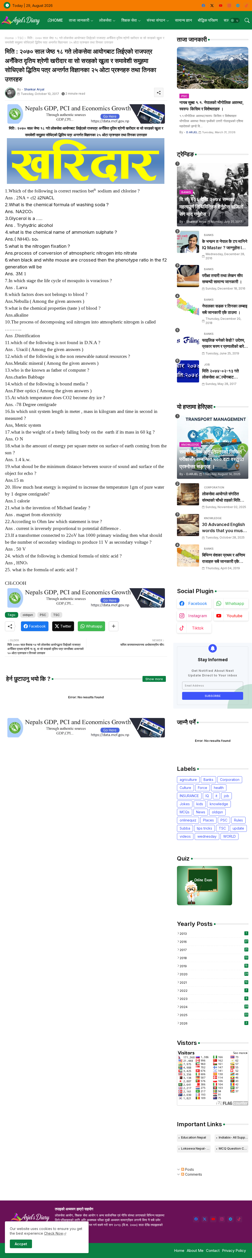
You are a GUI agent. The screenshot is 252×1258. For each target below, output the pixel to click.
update (238, 828)
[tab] (55, 20)
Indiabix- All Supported (233, 1137)
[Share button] (113, 626)
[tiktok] (246, 5)
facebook (197, 603)
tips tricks (204, 828)
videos (185, 836)
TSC (20, 38)
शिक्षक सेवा (129, 20)
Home (9, 38)
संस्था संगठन (156, 20)
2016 (214, 942)
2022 (213, 991)
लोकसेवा (105, 20)
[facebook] (203, 5)
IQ (207, 796)
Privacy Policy (234, 1250)
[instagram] (229, 5)
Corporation (229, 779)
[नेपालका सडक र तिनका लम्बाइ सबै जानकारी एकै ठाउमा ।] (188, 306)
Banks (208, 779)
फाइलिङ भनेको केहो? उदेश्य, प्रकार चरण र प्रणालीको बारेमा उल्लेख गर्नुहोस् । (224, 344)
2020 (214, 974)
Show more (154, 679)
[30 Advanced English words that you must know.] (188, 525)
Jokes (185, 804)
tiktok (198, 628)
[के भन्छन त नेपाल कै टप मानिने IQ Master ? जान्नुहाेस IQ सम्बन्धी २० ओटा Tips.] (188, 242)
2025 (214, 1015)
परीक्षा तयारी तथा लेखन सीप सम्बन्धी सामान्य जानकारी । (222, 278)
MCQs (184, 812)
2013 (213, 934)
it (216, 796)
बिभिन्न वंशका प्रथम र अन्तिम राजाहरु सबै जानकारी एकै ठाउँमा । (223, 559)
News (200, 812)
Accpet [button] (21, 1244)
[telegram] (238, 5)
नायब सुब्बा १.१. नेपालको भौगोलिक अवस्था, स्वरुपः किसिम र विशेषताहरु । (211, 105)
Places (208, 820)
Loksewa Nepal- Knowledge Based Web (196, 1148)
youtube (234, 615)
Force (202, 788)
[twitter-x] (212, 5)
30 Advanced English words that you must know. (223, 528)
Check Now (53, 1233)
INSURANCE (189, 796)
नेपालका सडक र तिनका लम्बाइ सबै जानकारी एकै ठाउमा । (224, 309)
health (219, 788)
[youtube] (221, 5)
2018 (214, 958)
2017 (214, 950)
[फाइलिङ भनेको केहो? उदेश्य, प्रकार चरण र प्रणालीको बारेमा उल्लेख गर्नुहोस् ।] (188, 341)
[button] (235, 20)
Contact (213, 1250)
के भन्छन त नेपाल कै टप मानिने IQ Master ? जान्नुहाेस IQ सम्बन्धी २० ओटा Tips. (224, 245)
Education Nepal (193, 1137)
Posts (189, 1169)
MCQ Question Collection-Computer (233, 1148)
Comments (193, 1174)
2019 (214, 966)
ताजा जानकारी (79, 20)
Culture (185, 788)
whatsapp (234, 603)
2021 (214, 982)
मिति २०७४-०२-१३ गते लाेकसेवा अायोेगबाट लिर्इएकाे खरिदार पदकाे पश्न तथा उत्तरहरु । (223, 374)
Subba (185, 828)
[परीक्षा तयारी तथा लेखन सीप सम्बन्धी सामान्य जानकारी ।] (188, 276)
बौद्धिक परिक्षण (208, 20)
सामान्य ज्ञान (183, 20)
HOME (57, 20)
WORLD (229, 836)
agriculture (188, 779)
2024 (214, 1007)
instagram (197, 615)
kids (199, 804)
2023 (213, 999)
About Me (195, 1250)
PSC (43, 615)
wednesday (207, 836)
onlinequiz (188, 820)
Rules (238, 820)
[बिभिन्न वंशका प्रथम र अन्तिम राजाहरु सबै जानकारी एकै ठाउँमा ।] (188, 555)
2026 (213, 1023)
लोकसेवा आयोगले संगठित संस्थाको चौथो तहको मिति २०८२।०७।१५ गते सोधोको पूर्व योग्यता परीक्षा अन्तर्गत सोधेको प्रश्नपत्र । (223, 497)
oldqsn (28, 615)
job (226, 796)
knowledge (219, 804)
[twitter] (205, 1219)
